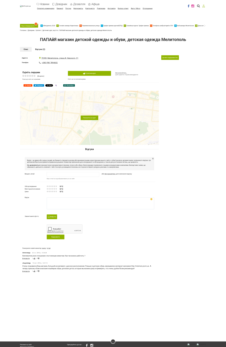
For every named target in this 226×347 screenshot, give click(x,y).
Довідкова (101, 8)
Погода (68, 8)
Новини (44, 4)
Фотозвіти (111, 8)
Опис (26, 49)
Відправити (55, 237)
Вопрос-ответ (123, 8)
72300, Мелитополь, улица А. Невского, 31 (59, 58)
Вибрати (53, 217)
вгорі (48, 248)
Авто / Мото (135, 8)
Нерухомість (78, 8)
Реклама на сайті (26, 344)
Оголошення (147, 8)
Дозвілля (79, 4)
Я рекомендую (90, 73)
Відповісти (26, 258)
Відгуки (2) (40, 49)
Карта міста (90, 8)
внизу (44, 248)
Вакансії (60, 8)
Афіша (95, 4)
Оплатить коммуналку (45, 8)
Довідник (61, 4)
